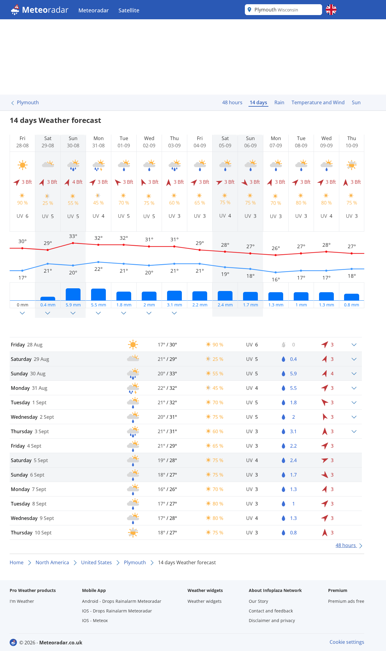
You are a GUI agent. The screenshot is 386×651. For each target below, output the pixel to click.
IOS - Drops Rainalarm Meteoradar (117, 611)
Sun (356, 102)
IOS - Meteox (95, 620)
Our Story (258, 601)
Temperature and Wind (318, 102)
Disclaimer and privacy (272, 620)
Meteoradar (93, 10)
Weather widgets (205, 601)
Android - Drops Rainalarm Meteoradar (121, 601)
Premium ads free (346, 601)
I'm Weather (22, 601)
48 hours (232, 102)
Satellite (129, 10)
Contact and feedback (271, 611)
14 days (258, 102)
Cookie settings (347, 642)
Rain (279, 102)
